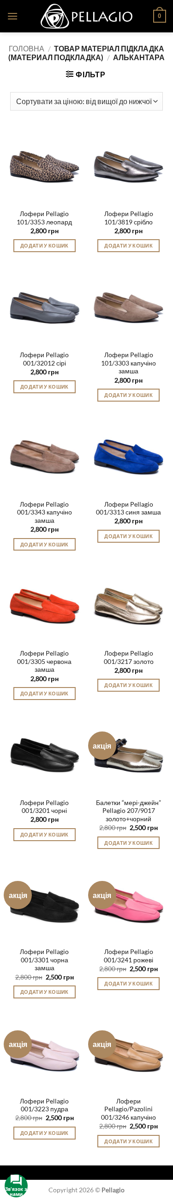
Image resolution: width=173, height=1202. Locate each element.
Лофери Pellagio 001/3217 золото (129, 657)
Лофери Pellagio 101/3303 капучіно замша (128, 363)
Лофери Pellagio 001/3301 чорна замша (44, 960)
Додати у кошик (44, 245)
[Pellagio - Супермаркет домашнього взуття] (87, 16)
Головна (26, 48)
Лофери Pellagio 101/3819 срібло (128, 218)
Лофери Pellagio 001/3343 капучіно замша (44, 512)
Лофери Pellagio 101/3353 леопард (44, 218)
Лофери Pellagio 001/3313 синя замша (128, 508)
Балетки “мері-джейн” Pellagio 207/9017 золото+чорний (128, 811)
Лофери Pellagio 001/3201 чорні (44, 807)
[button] (12, 16)
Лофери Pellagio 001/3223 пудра (44, 1105)
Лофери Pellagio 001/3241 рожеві (128, 956)
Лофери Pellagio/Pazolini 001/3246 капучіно (128, 1109)
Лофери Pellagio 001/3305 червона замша (44, 661)
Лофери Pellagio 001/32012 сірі (44, 359)
